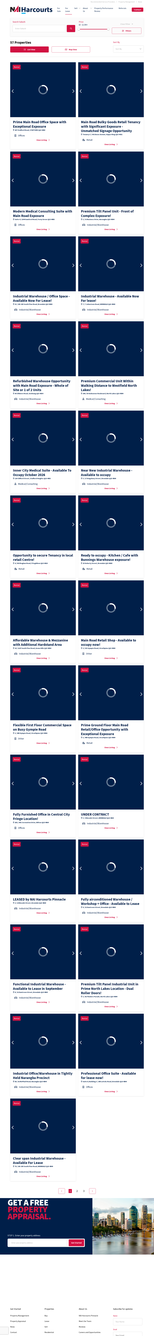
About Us (85, 9)
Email (115, 1329)
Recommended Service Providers (103, 2)
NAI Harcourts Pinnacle (88, 1315)
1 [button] (70, 1191)
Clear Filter (125, 24)
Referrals (122, 8)
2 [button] (77, 1191)
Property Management (127, 2)
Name (115, 1316)
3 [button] (84, 1191)
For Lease (67, 9)
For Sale (59, 9)
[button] (61, 1191)
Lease (47, 1321)
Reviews (82, 1327)
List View (31, 49)
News (140, 2)
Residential (49, 1332)
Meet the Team (85, 1321)
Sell (75, 8)
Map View (73, 49)
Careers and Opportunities (90, 1332)
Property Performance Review (103, 9)
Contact (137, 9)
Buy (46, 1315)
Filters (128, 31)
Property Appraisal (18, 1321)
